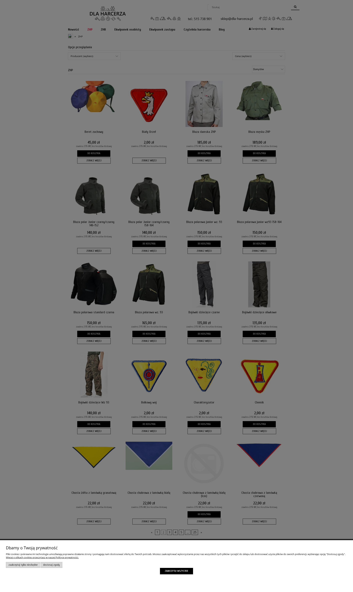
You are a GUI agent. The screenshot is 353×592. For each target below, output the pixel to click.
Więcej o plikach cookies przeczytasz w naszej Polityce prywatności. (42, 557)
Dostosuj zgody (51, 564)
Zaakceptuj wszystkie (176, 570)
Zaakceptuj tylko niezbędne (23, 564)
